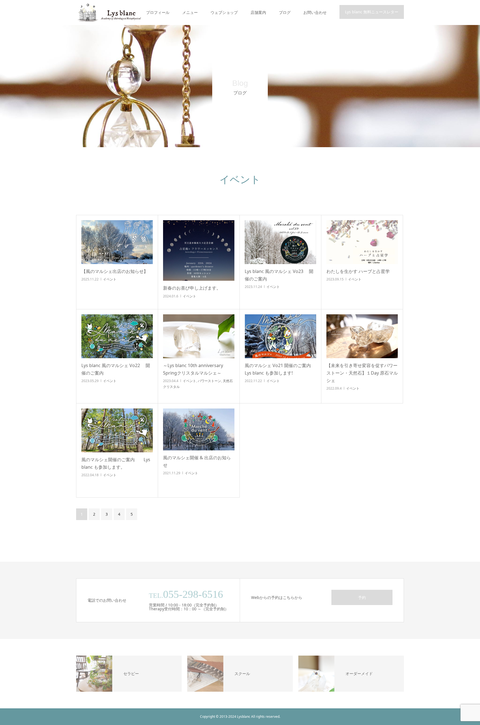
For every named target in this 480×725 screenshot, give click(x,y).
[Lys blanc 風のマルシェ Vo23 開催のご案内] (280, 242)
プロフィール (157, 12)
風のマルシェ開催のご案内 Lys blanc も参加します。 (115, 463)
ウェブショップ (224, 12)
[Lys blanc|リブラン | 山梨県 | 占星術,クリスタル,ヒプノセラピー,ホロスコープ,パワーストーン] (108, 12)
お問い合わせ (315, 12)
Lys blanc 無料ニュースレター (371, 11)
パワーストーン (209, 380)
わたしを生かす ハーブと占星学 (362, 271)
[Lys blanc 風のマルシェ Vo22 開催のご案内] (117, 336)
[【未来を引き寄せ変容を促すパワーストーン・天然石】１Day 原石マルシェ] (362, 336)
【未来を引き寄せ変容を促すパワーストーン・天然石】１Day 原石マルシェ (362, 372)
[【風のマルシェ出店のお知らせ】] (117, 242)
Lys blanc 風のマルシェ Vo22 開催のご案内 (115, 369)
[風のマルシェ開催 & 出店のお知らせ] (198, 429)
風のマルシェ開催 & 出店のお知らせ (197, 461)
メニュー (190, 12)
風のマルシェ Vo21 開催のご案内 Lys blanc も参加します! (280, 369)
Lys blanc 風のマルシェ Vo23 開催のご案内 (279, 275)
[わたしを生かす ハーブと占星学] (362, 242)
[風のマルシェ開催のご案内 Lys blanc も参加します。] (117, 430)
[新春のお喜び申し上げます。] (198, 250)
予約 (362, 597)
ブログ (285, 12)
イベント (109, 279)
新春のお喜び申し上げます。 (194, 288)
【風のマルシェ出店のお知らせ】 (114, 271)
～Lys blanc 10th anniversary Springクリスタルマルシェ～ (193, 369)
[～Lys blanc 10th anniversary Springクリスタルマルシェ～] (198, 336)
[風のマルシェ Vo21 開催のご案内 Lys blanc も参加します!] (280, 336)
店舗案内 (258, 12)
